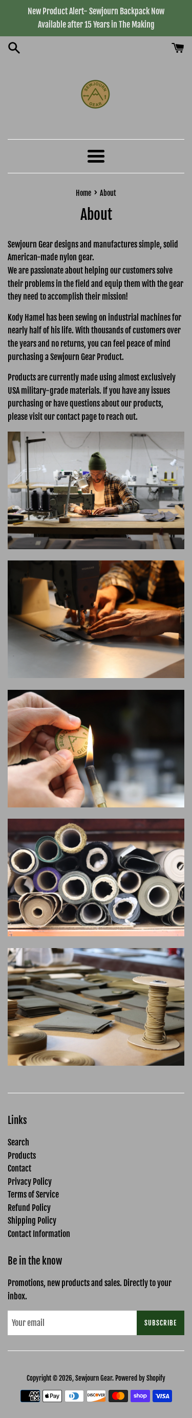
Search (18, 1142)
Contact (19, 1168)
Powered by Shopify (140, 1378)
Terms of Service (33, 1194)
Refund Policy (29, 1208)
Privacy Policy (30, 1182)
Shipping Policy (32, 1221)
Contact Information (39, 1234)
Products (22, 1156)
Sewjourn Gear (93, 1378)
